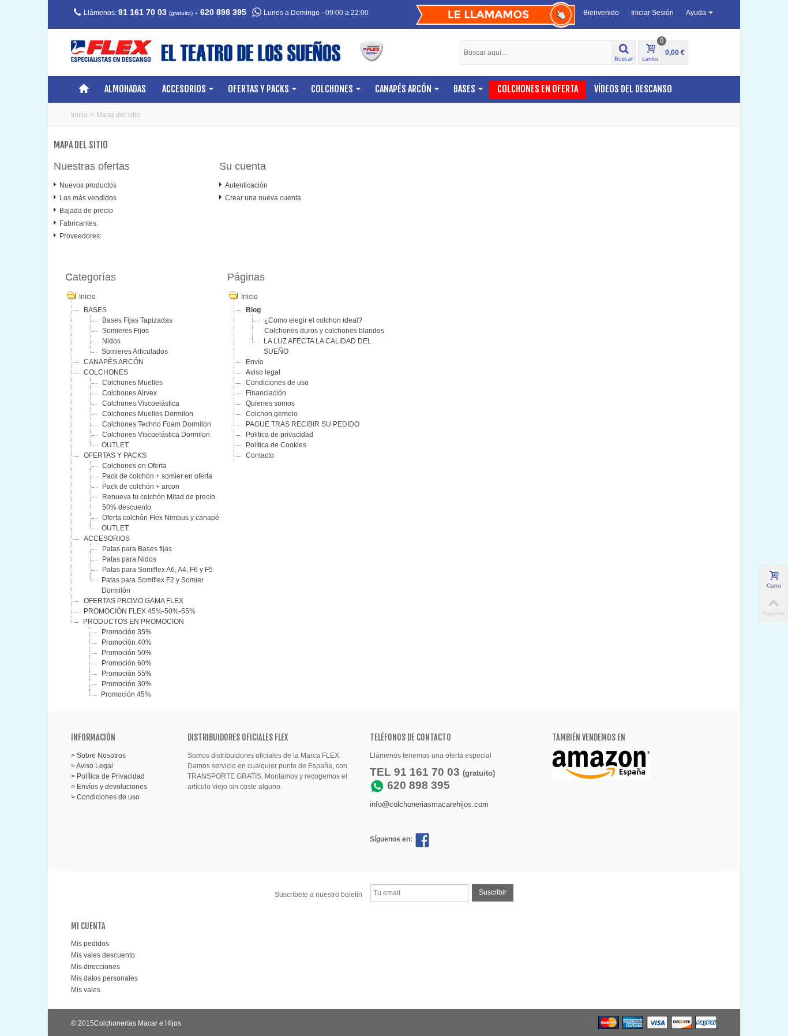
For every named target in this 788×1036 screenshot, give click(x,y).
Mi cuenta (88, 926)
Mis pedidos (90, 944)
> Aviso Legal (92, 766)
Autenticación (246, 185)
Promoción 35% (127, 632)
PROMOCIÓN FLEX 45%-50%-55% (140, 611)
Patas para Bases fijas (137, 549)
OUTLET (115, 445)
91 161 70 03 (142, 12)
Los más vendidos (88, 198)
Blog (253, 310)
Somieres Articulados (135, 351)
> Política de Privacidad (108, 776)
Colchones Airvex (129, 393)
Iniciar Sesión (652, 13)
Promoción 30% (127, 684)
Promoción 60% (127, 663)
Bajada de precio (86, 211)
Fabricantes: (78, 223)
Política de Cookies (276, 445)
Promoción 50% (127, 653)
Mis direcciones (95, 967)
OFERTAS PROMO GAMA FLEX (133, 601)
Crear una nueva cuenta (263, 198)
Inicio (79, 115)
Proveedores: (80, 236)
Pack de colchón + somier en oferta (157, 476)
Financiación (266, 393)
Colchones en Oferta (537, 89)
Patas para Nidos (129, 559)
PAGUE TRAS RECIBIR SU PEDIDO (302, 424)
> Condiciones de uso (105, 797)
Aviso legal (263, 372)
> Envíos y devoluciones (109, 787)
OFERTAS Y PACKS (258, 89)
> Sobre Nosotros (98, 755)
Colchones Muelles (132, 383)
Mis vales (85, 990)
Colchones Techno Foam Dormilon (156, 424)
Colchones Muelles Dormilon (147, 414)
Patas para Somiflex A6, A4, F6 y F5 (157, 570)
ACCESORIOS (184, 89)
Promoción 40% (127, 642)
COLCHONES (332, 89)
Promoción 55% (127, 674)
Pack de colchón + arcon (140, 487)
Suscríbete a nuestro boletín (318, 895)
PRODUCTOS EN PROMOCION (133, 622)
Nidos (111, 341)
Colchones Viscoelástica (140, 403)
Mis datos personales (104, 978)
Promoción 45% (126, 694)
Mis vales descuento (103, 955)
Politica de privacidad (279, 435)
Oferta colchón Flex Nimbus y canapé (160, 518)
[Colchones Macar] (235, 51)
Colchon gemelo (272, 414)
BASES (464, 89)
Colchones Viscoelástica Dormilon (156, 435)
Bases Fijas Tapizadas (137, 320)
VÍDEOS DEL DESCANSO (633, 89)
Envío (255, 362)
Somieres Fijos (125, 331)
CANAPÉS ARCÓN (403, 89)
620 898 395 (223, 12)
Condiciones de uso (277, 383)
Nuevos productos (88, 185)
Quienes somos (270, 403)
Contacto (260, 455)
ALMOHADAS (125, 89)
